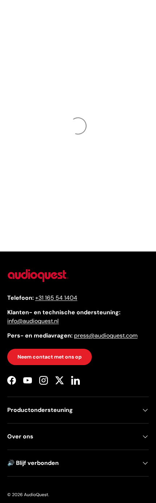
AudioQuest (36, 495)
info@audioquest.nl (33, 321)
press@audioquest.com (105, 335)
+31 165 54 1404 (56, 298)
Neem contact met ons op (49, 356)
